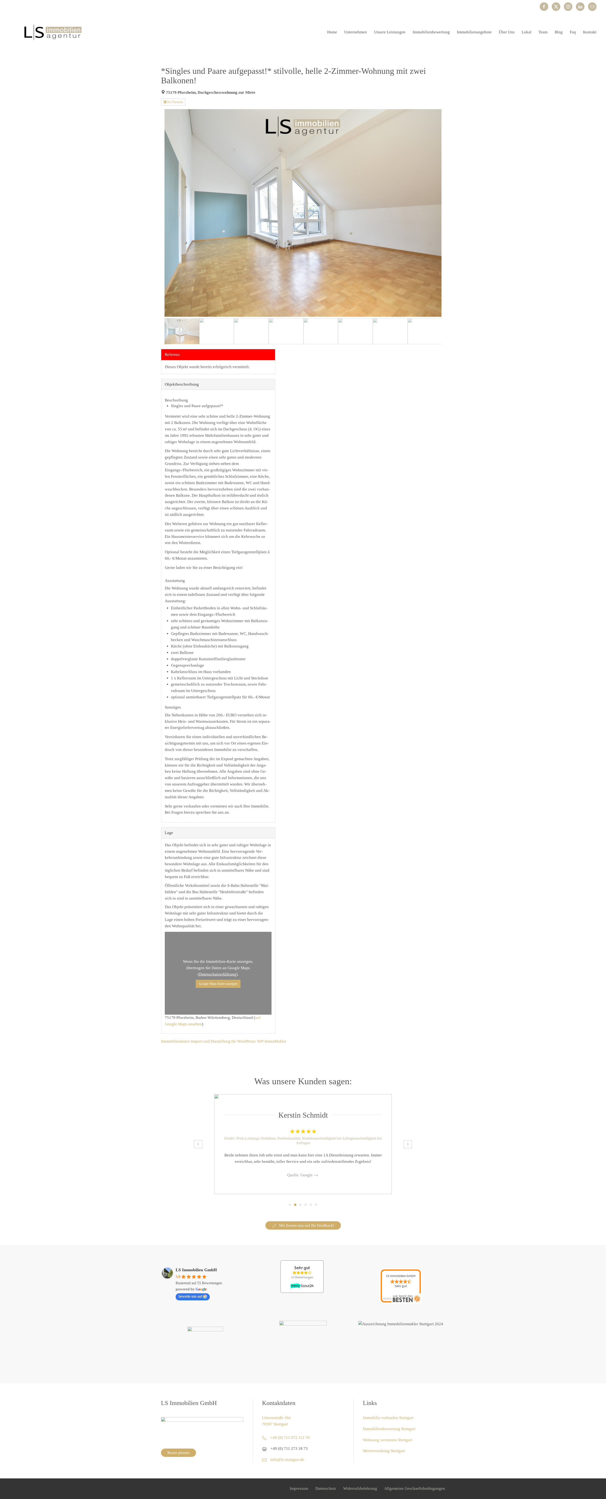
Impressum (299, 1488)
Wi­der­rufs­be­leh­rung (360, 1488)
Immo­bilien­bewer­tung (431, 32)
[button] (198, 1144)
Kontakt (590, 32)
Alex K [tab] (305, 1205)
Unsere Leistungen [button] (389, 32)
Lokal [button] (526, 32)
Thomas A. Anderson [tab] (300, 1205)
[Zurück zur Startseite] (51, 32)
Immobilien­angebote (474, 32)
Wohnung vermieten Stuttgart (387, 1440)
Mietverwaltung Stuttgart (384, 1451)
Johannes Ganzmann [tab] (316, 1205)
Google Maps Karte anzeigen (218, 984)
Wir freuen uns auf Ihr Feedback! (306, 1225)
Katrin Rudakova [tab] (311, 1205)
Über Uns (507, 32)
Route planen (178, 1452)
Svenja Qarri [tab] (290, 1205)
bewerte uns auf (190, 1296)
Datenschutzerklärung (217, 974)
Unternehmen (355, 32)
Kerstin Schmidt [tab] (295, 1205)
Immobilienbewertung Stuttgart (389, 1429)
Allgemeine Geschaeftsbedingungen (414, 1488)
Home (332, 32)
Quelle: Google (300, 1175)
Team (543, 32)
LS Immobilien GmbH (196, 1269)
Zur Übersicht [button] (174, 102)
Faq (573, 32)
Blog (559, 32)
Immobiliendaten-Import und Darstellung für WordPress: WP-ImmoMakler (223, 1041)
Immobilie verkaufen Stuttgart (388, 1417)
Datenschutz (325, 1488)
